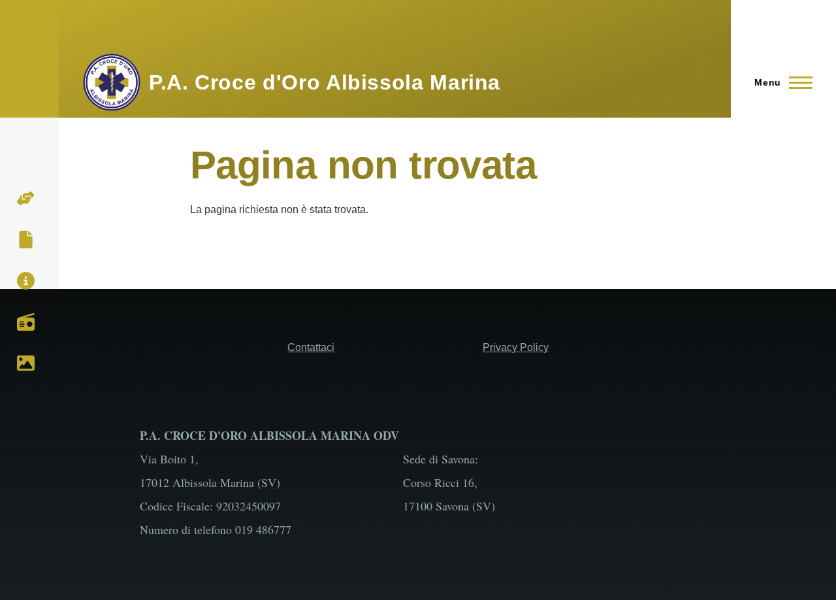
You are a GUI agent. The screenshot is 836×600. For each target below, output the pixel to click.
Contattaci (310, 347)
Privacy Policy (516, 347)
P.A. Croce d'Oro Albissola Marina (324, 82)
